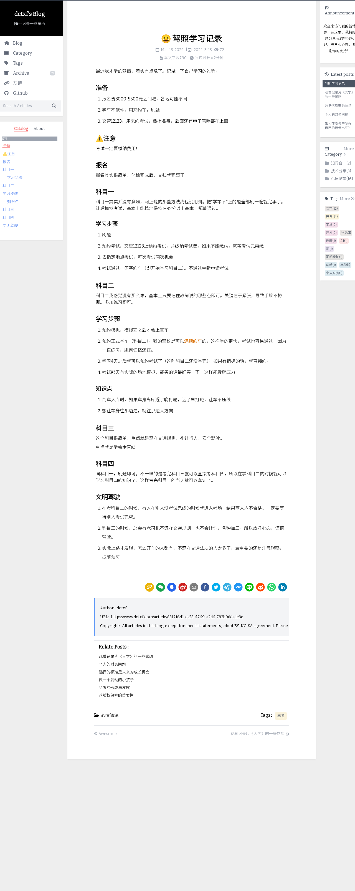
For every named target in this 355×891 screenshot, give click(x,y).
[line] (249, 587)
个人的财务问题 (112, 664)
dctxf (121, 608)
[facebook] (205, 587)
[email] (193, 587)
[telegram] (227, 587)
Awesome (107, 733)
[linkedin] (282, 587)
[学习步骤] (93, 221)
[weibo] (182, 587)
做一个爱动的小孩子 (116, 680)
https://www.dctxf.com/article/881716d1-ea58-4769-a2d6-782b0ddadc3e (177, 617)
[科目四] (93, 462)
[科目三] (93, 426)
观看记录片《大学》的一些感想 (126, 656)
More (349, 148)
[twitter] (216, 587)
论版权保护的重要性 (116, 695)
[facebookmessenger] (238, 587)
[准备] (93, 86)
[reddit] (260, 587)
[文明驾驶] (93, 495)
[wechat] (160, 587)
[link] (149, 587)
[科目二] (93, 283)
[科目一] (93, 190)
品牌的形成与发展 (114, 687)
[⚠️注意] (93, 136)
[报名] (93, 163)
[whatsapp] (271, 587)
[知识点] (93, 386)
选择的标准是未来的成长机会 (124, 672)
